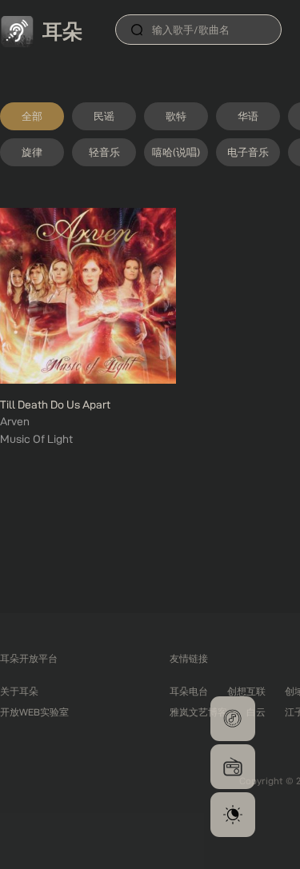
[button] (232, 718)
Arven (15, 421)
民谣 (104, 116)
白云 (256, 712)
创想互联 (246, 691)
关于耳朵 (19, 691)
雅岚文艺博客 (198, 712)
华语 (248, 116)
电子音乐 (248, 151)
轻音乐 (104, 151)
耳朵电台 (189, 691)
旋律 (32, 151)
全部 (32, 116)
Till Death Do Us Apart (55, 404)
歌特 (176, 116)
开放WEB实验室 (34, 712)
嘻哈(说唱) (176, 151)
